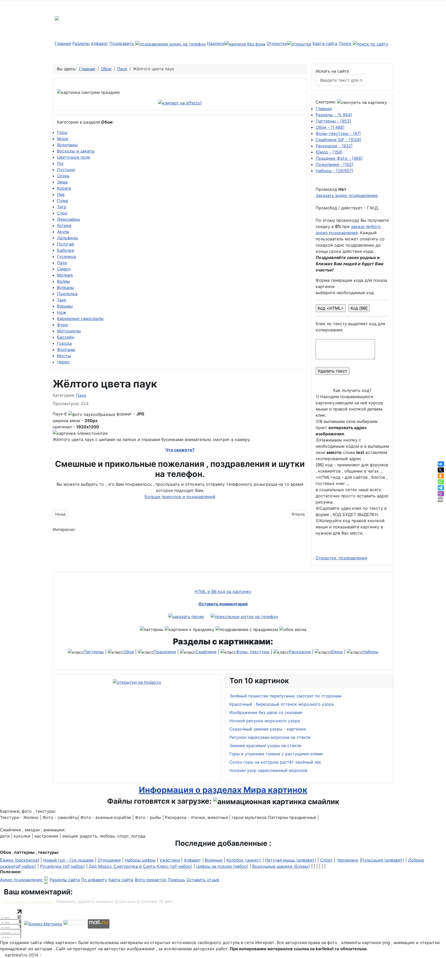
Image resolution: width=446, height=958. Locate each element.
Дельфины (67, 237)
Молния (65, 275)
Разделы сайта (65, 879)
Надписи (216, 43)
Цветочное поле (73, 157)
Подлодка (67, 293)
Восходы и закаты (75, 151)
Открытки (277, 43)
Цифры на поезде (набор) (222, 866)
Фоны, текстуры (252, 651)
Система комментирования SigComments (29, 902)
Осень (63, 175)
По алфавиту (94, 879)
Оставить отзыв (202, 879)
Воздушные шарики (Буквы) (281, 866)
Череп (63, 361)
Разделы (81, 43)
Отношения (109, 860)
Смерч (63, 268)
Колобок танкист (243, 860)
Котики (64, 225)
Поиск (346, 43)
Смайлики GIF (338, 139)
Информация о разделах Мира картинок (223, 790)
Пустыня (66, 169)
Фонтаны (66, 349)
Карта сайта (325, 43)
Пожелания (334, 164)
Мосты (64, 355)
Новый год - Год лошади (68, 860)
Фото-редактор (150, 879)
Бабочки (65, 250)
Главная (63, 43)
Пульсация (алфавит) (382, 860)
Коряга (64, 188)
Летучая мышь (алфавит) (290, 860)
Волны (63, 281)
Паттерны (333, 121)
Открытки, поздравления (341, 557)
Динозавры (68, 219)
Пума (62, 200)
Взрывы (65, 306)
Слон (62, 213)
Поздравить (122, 43)
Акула (63, 231)
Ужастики (170, 860)
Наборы (334, 170)
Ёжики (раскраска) (19, 860)
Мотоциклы (69, 330)
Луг (60, 163)
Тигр (61, 206)
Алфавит (99, 43)
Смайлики (206, 651)
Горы (62, 132)
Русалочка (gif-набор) (62, 866)
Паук (62, 262)
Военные (213, 860)
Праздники (165, 651)
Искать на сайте (332, 71)
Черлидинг (348, 860)
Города (64, 343)
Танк (61, 299)
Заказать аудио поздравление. (347, 195)
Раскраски (334, 145)
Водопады (67, 144)
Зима (62, 182)
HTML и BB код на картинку (223, 591)
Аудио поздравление (22, 879)
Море (62, 138)
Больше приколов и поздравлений (180, 496)
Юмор (329, 152)
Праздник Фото (339, 158)
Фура (62, 324)
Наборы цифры (140, 860)
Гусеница (66, 256)
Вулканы (65, 287)
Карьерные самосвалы (80, 318)
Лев (61, 194)
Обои (330, 127)
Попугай (65, 244)
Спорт (326, 860)
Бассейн (65, 337)
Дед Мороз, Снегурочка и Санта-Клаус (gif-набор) (140, 866)
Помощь (176, 879)
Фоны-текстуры (338, 133)
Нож (61, 312)
